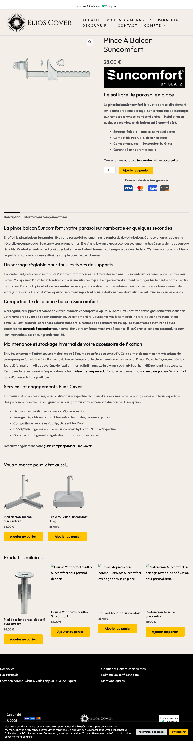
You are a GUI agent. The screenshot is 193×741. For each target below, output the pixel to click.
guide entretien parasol (88, 371)
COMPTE (152, 25)
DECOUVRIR (94, 25)
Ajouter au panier (136, 170)
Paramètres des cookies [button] (151, 731)
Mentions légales (113, 681)
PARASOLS (168, 20)
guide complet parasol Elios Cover (67, 446)
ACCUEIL (91, 20)
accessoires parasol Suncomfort (163, 371)
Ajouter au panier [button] (23, 536)
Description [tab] (12, 217)
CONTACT (128, 25)
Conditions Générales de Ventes (123, 669)
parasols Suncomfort (138, 160)
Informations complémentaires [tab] (45, 217)
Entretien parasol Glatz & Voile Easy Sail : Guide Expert (38, 681)
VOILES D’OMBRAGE (127, 20)
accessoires (171, 160)
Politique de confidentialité (120, 675)
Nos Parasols (9, 675)
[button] (90, 42)
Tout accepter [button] (178, 731)
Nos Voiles (7, 669)
